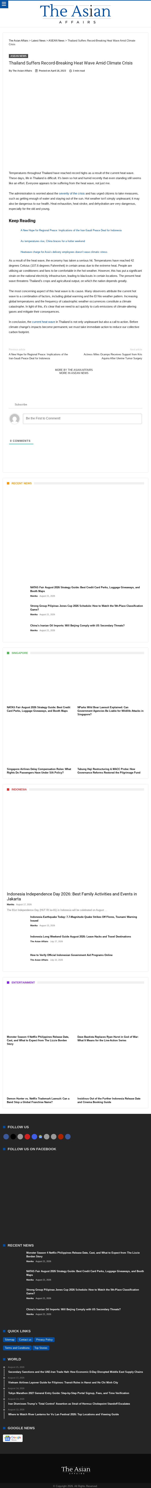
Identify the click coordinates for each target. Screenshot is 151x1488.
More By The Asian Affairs (74, 369)
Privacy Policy (44, 1339)
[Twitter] (13, 1136)
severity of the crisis (72, 193)
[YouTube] (27, 1136)
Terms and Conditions (17, 1347)
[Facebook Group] (68, 1136)
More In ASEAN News (73, 373)
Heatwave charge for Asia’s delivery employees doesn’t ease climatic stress (64, 251)
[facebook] (6, 1136)
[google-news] (40, 1136)
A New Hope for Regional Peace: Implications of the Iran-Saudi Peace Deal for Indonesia (71, 230)
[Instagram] (34, 1136)
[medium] (20, 1136)
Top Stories (40, 1347)
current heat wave (43, 321)
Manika (13, 579)
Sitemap (9, 1339)
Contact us (25, 1339)
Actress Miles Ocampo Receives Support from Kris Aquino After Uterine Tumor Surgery (113, 354)
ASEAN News (18, 56)
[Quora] (61, 1136)
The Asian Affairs (22, 70)
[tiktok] (46, 1136)
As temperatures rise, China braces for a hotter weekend (53, 241)
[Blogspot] (53, 1136)
